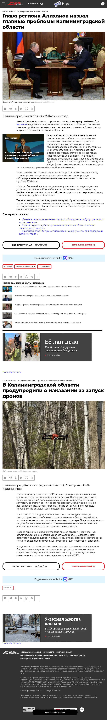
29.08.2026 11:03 (9, 380)
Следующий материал (55, 712)
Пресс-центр (48, 652)
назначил (22, 124)
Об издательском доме (30, 652)
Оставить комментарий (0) (83, 245)
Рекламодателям (77, 655)
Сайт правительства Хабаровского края (20, 471)
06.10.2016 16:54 (9, 11)
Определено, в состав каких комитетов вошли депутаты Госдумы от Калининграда (50, 313)
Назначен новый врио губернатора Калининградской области (41, 296)
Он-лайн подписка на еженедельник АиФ (38, 655)
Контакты (63, 655)
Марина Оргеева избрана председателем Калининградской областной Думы (48, 304)
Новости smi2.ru (12, 372)
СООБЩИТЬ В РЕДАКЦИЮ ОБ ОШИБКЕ (35, 659)
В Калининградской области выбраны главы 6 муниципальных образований (47, 322)
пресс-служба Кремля (44, 102)
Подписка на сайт (64, 652)
